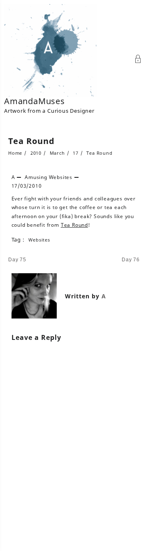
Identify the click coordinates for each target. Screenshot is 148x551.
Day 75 (17, 260)
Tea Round (31, 140)
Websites (60, 177)
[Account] (138, 59)
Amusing (36, 177)
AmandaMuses (34, 101)
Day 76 (131, 260)
